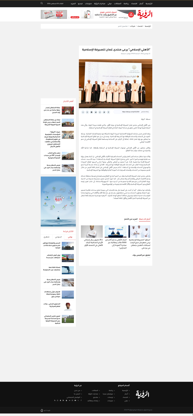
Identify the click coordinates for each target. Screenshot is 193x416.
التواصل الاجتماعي (73, 397)
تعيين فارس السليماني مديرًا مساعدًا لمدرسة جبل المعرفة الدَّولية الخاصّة (52, 320)
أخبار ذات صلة (144, 219)
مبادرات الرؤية (99, 3)
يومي (70, 236)
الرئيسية (149, 3)
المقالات (117, 3)
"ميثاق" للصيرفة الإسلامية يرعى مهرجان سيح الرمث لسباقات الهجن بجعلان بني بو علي (139, 244)
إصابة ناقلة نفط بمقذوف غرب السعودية (51, 268)
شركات (132, 26)
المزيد (73, 3)
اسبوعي (58, 236)
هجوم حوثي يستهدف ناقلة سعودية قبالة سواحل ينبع (52, 294)
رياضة (126, 3)
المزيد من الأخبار (130, 219)
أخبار (141, 3)
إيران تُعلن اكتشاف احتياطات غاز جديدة (53, 256)
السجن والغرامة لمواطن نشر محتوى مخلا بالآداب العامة (51, 245)
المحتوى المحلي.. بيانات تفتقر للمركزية (51, 305)
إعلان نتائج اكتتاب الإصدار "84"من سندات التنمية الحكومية (52, 155)
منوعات (88, 3)
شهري (46, 236)
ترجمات (110, 397)
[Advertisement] (96, 37)
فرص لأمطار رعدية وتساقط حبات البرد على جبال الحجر (52, 167)
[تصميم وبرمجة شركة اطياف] (45, 410)
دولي (110, 3)
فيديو (80, 3)
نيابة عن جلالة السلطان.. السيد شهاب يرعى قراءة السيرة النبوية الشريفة (51, 122)
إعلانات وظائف (92, 401)
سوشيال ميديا (108, 394)
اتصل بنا (77, 394)
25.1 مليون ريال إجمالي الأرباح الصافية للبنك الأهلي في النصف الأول (93, 242)
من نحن (77, 390)
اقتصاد (134, 3)
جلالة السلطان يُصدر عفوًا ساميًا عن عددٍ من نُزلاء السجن (52, 110)
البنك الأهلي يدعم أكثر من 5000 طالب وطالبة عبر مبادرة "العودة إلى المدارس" (115, 244)
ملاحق (95, 397)
